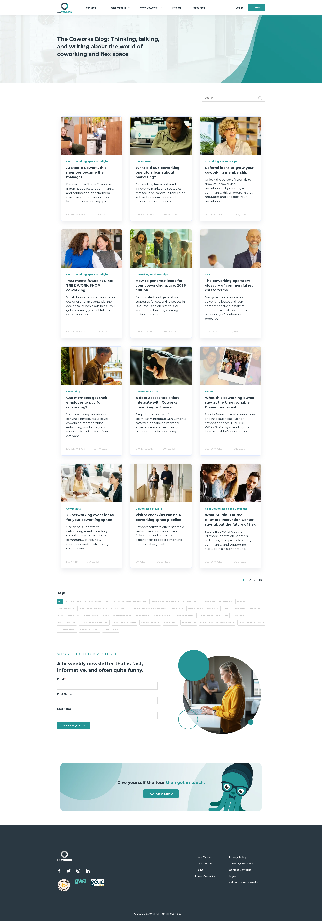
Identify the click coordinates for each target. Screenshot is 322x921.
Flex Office (110, 629)
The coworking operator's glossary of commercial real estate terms (230, 285)
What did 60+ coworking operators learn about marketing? (157, 172)
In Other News (67, 629)
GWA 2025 (238, 615)
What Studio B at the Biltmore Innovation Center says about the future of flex (230, 519)
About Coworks (205, 876)
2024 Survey (195, 608)
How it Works (203, 857)
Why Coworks (203, 863)
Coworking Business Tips (130, 601)
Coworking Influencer (217, 601)
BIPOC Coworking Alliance (217, 622)
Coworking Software (165, 601)
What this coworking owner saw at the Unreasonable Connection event (229, 402)
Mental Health (150, 622)
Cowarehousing (184, 615)
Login (232, 876)
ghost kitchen (89, 629)
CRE (226, 608)
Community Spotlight (94, 622)
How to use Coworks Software (78, 615)
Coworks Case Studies (214, 615)
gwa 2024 (213, 608)
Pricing (199, 870)
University (176, 608)
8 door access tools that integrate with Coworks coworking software (157, 402)
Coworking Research (246, 608)
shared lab (189, 622)
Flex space (142, 615)
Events (241, 601)
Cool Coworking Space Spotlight (88, 601)
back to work (67, 622)
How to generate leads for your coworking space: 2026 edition (161, 285)
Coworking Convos (251, 622)
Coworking (190, 601)
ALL (60, 601)
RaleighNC (170, 622)
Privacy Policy (237, 857)
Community (118, 608)
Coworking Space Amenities (147, 608)
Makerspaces (161, 615)
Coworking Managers (93, 608)
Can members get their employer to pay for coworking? (86, 402)
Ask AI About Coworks (243, 882)
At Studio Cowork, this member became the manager (86, 172)
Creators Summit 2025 (117, 615)
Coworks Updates (124, 622)
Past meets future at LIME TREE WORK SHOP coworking (89, 285)
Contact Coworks (240, 870)
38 (260, 579)
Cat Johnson (66, 608)
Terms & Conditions (241, 863)
